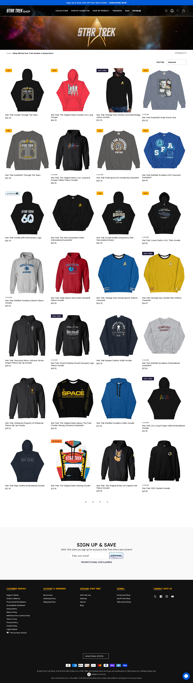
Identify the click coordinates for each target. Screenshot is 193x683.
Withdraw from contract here (18, 616)
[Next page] (107, 502)
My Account (48, 595)
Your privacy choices (18, 633)
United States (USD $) (94, 656)
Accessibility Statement (16, 605)
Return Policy (12, 612)
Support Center (13, 595)
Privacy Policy (12, 622)
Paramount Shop (123, 595)
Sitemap (83, 599)
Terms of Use (12, 619)
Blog (82, 605)
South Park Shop (123, 599)
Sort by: (160, 62)
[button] (166, 11)
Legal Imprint (12, 629)
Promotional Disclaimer (96, 562)
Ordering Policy (49, 599)
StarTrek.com (85, 595)
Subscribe (116, 555)
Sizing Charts (12, 609)
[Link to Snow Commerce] (96, 676)
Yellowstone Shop (124, 602)
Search (83, 602)
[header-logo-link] (19, 11)
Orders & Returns (13, 599)
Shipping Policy (49, 602)
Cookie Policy (12, 626)
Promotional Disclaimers (16, 602)
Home (9, 53)
